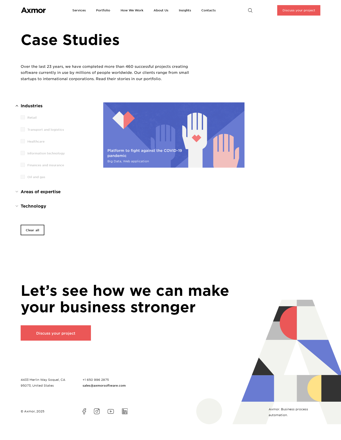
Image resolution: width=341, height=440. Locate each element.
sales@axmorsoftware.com (104, 385)
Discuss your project (55, 333)
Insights (185, 10)
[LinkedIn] (125, 411)
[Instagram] (97, 411)
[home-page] (46, 10)
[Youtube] (111, 411)
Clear (32, 230)
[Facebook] (84, 411)
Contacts (208, 10)
